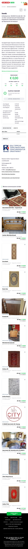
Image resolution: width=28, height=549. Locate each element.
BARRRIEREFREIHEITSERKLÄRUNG (13, 528)
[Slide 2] (14, 36)
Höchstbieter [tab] (7, 128)
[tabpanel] (14, 158)
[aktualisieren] (21, 9)
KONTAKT (8, 519)
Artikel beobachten (14, 98)
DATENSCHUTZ (17, 519)
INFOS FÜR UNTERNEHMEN (13, 524)
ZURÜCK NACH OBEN (14, 514)
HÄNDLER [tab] (5, 138)
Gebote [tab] (16, 128)
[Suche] (21, 2)
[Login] (23, 2)
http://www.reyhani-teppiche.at (10, 171)
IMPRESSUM (13, 517)
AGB (20, 517)
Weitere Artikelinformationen (10, 71)
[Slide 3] (17, 36)
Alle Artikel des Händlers (8, 174)
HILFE (6, 517)
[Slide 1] (11, 36)
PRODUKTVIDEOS (13, 526)
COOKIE (6, 521)
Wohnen (4, 6)
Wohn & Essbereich (11, 6)
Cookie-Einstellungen (16, 521)
